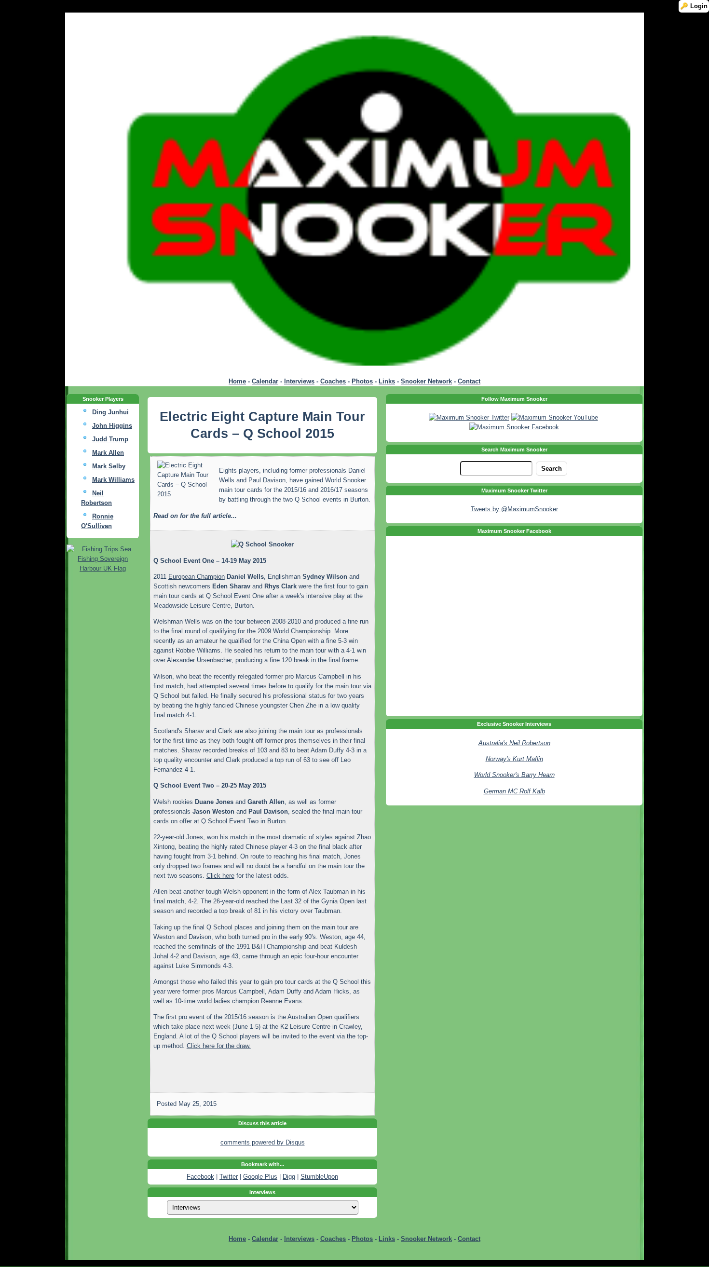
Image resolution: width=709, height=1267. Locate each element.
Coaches (333, 381)
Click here (220, 875)
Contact (469, 381)
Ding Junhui (110, 412)
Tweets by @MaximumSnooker (514, 509)
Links (387, 381)
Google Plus (260, 1176)
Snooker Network (426, 381)
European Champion (196, 576)
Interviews (299, 381)
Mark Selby (108, 466)
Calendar (265, 381)
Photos (362, 381)
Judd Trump (110, 439)
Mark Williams (113, 479)
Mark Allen (108, 452)
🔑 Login (694, 6)
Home (237, 381)
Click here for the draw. (219, 1045)
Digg (289, 1176)
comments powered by (262, 1142)
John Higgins (112, 425)
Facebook (200, 1176)
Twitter (228, 1176)
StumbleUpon (319, 1176)
